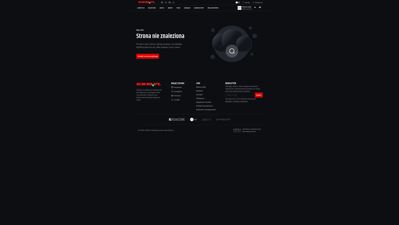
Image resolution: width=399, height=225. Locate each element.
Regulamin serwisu (203, 102)
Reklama (199, 91)
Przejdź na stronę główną (148, 56)
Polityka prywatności (204, 106)
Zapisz (258, 95)
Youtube (177, 96)
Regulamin (228, 101)
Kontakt (199, 95)
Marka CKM (201, 87)
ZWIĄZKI (187, 8)
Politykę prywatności (240, 101)
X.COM (176, 100)
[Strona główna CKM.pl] (146, 2)
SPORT (170, 8)
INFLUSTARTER (213, 8)
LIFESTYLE (140, 8)
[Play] (255, 7)
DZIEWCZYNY (199, 8)
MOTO (162, 8)
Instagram (178, 91)
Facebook (178, 87)
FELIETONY (152, 8)
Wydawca (200, 98)
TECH (178, 8)
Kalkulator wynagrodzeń (206, 110)
